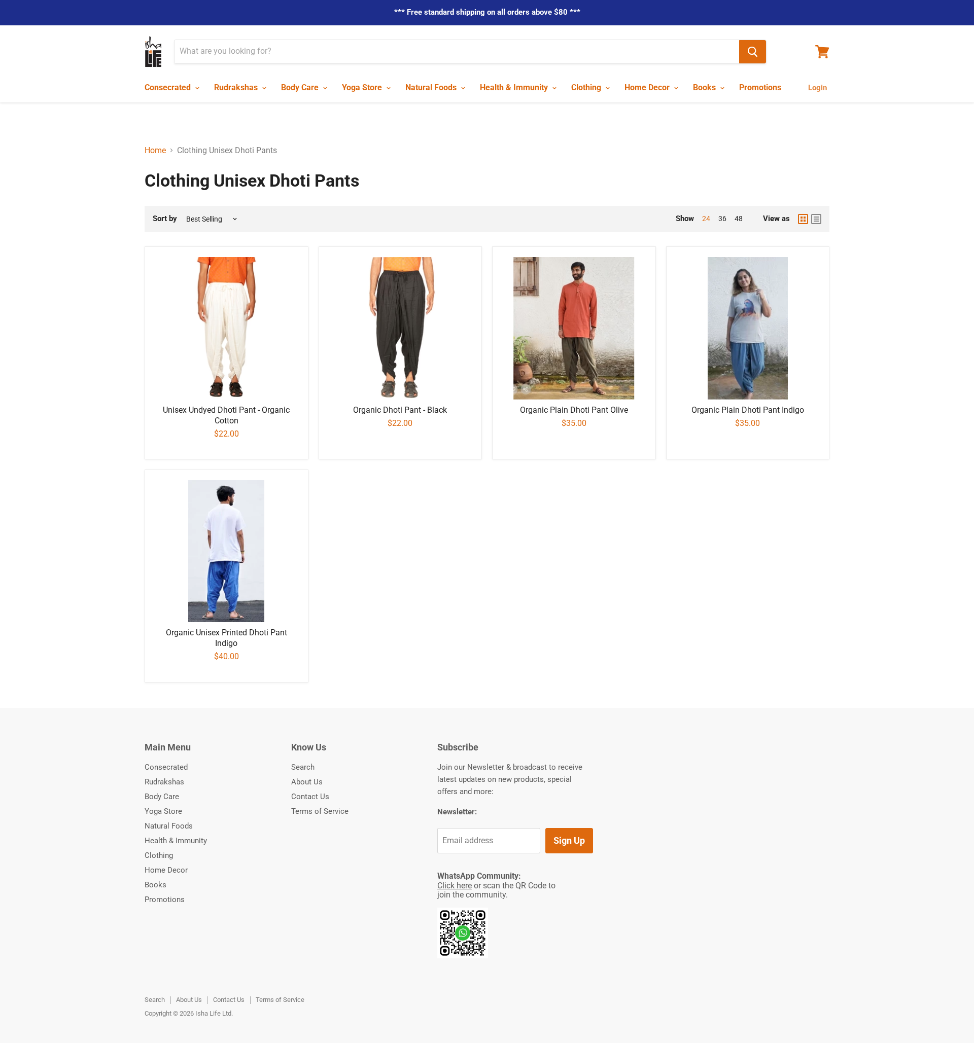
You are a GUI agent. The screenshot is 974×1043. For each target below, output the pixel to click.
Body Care (301, 87)
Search (303, 767)
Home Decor (648, 87)
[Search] (752, 51)
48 (739, 218)
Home (155, 150)
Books (705, 87)
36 (722, 218)
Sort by (165, 218)
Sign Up (569, 840)
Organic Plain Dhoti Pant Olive (574, 410)
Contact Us (310, 796)
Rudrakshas (237, 87)
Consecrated (169, 87)
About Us (307, 781)
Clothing (587, 87)
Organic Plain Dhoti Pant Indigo (747, 410)
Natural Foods (432, 87)
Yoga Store (363, 87)
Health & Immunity (515, 87)
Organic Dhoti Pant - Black (400, 410)
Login (817, 87)
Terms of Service (320, 811)
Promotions (760, 87)
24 (706, 218)
